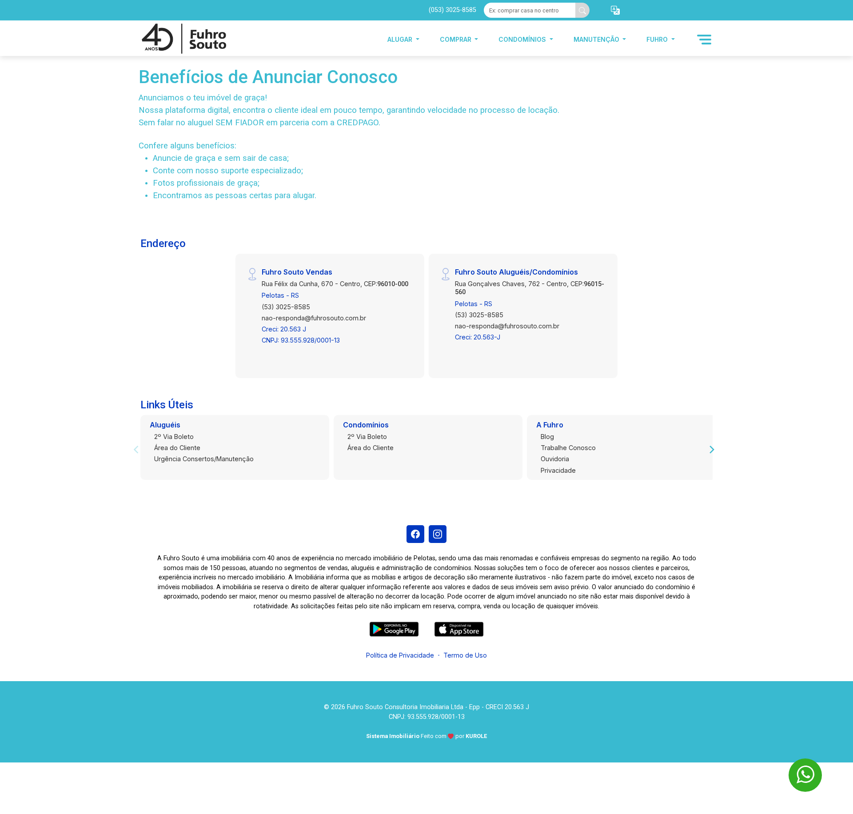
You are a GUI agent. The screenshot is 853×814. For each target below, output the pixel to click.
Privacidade (558, 470)
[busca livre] (582, 10)
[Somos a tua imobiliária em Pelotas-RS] (183, 39)
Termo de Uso (465, 655)
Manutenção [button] (597, 39)
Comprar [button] (456, 39)
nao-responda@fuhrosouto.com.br (314, 318)
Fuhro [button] (658, 39)
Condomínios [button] (523, 39)
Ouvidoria (555, 459)
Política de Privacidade (400, 655)
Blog (547, 436)
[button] (615, 10)
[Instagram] (437, 534)
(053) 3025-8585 (452, 10)
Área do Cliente (177, 447)
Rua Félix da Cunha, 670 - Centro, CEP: (335, 283)
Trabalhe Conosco (568, 447)
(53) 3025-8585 (286, 307)
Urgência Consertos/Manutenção (204, 459)
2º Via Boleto (174, 436)
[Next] (711, 449)
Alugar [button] (400, 39)
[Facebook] (415, 534)
